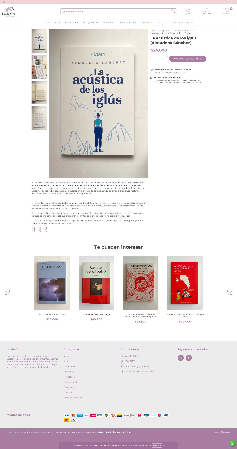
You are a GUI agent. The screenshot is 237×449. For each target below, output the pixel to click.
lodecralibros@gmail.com (137, 366)
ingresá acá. (98, 432)
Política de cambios (182, 22)
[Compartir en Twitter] (40, 230)
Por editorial (71, 22)
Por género (89, 22)
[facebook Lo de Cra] (8, 2)
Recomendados (127, 22)
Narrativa (176, 30)
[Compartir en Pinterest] (46, 230)
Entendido (157, 445)
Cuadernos (147, 22)
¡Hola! (57, 22)
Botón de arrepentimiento (118, 432)
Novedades (108, 22)
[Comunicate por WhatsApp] (232, 443)
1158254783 (130, 361)
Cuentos (188, 30)
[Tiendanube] (221, 432)
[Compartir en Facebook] (34, 230)
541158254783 (131, 356)
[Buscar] (173, 11)
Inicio (47, 22)
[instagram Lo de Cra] (4, 2)
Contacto (162, 22)
